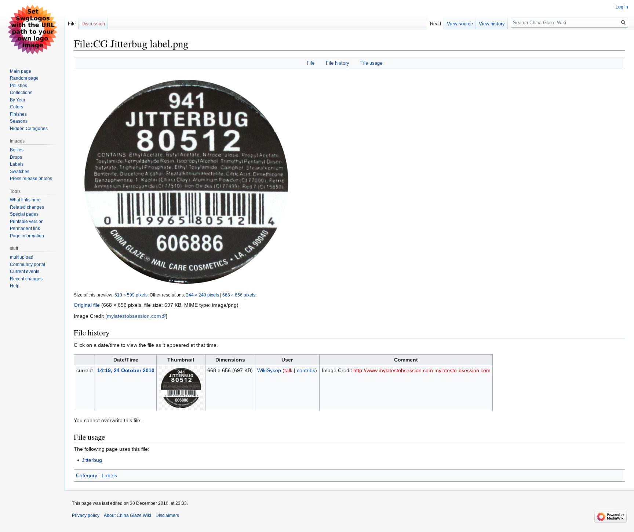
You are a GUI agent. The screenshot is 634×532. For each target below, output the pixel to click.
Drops (16, 157)
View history (492, 23)
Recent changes (26, 278)
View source (460, 23)
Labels (109, 475)
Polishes (18, 85)
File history (337, 63)
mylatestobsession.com (134, 316)
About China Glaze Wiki (127, 515)
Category (86, 475)
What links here (25, 199)
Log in (622, 7)
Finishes (18, 114)
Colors (16, 106)
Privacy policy (85, 515)
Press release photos (31, 178)
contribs (306, 370)
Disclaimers (167, 515)
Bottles (16, 149)
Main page (20, 71)
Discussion (93, 23)
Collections (21, 92)
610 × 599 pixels (130, 294)
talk (288, 370)
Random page (24, 78)
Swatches (19, 171)
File (310, 63)
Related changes (27, 207)
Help (14, 285)
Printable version (27, 221)
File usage (371, 63)
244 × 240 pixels (202, 294)
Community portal (27, 264)
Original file (87, 305)
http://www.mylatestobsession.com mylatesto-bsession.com (422, 370)
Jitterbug (92, 460)
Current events (24, 271)
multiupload (21, 257)
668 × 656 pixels (238, 294)
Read (435, 23)
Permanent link (25, 228)
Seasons (19, 121)
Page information (27, 235)
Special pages (24, 214)
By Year (17, 100)
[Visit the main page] (32, 29)
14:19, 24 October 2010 (125, 370)
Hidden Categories (29, 128)
